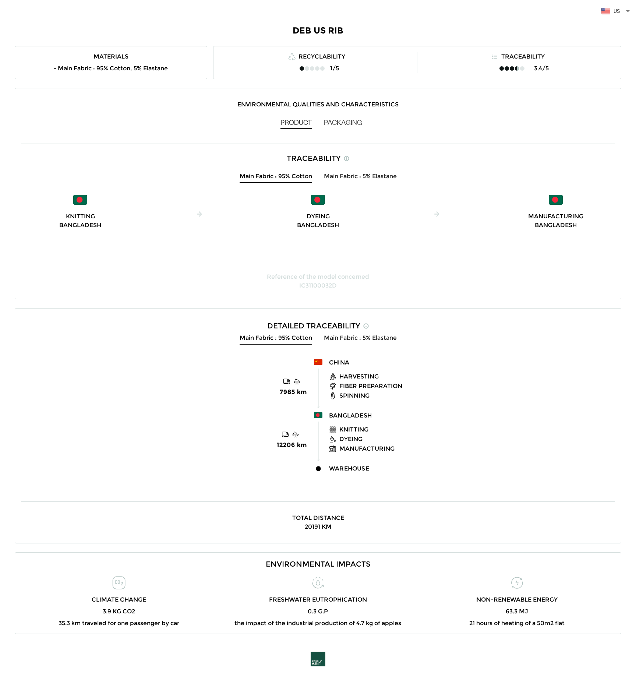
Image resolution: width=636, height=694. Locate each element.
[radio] (302, 68)
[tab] (296, 122)
